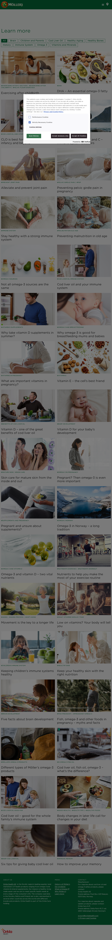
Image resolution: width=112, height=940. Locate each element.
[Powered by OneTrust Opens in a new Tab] (81, 142)
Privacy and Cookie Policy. (53, 112)
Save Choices (34, 136)
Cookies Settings (35, 127)
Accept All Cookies (79, 136)
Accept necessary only (60, 136)
